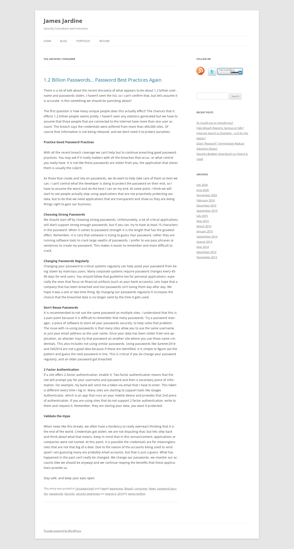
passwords (56, 494)
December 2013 (206, 252)
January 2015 (205, 231)
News (152, 488)
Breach (128, 488)
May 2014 (203, 247)
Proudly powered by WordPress (62, 531)
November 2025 (207, 195)
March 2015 (204, 226)
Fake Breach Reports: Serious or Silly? (220, 128)
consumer (141, 488)
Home (47, 41)
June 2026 (203, 190)
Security (69, 494)
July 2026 (202, 185)
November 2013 (207, 257)
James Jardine (63, 21)
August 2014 (204, 242)
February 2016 (206, 200)
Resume (104, 41)
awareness (116, 488)
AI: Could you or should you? (215, 123)
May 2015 (203, 221)
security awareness (88, 494)
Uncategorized (84, 488)
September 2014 (207, 236)
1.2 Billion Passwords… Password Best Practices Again (103, 79)
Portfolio (83, 41)
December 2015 (206, 205)
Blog (63, 41)
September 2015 (207, 211)
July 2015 (202, 216)
